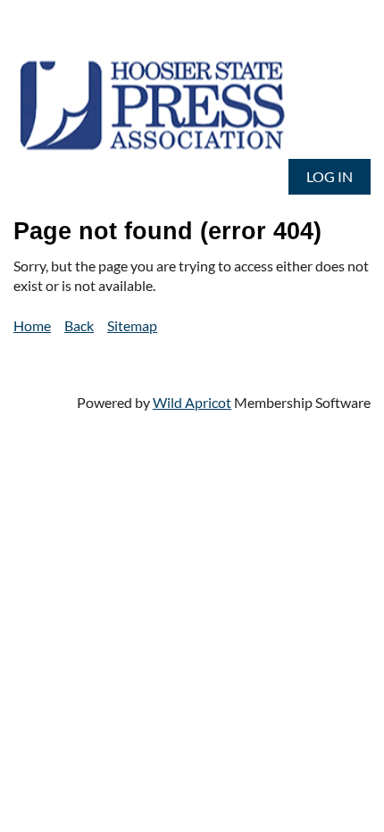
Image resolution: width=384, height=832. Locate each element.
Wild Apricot (192, 402)
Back (79, 325)
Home (32, 325)
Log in (329, 176)
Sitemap (132, 325)
